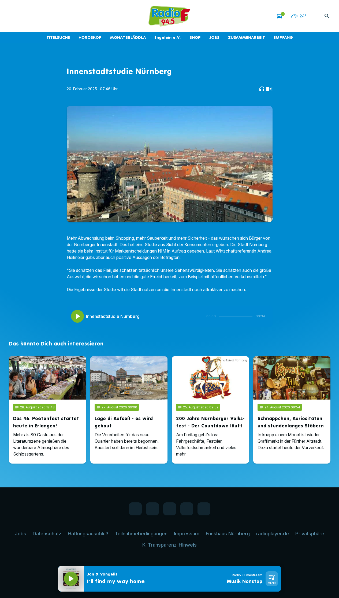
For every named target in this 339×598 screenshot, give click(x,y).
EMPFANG (283, 37)
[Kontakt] (57, 16)
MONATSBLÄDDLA (128, 37)
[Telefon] (46, 16)
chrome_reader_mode (269, 89)
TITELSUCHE (58, 37)
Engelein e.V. (167, 37)
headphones (262, 89)
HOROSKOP (90, 37)
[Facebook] (14, 16)
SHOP (195, 37)
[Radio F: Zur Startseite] (169, 16)
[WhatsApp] (25, 16)
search (327, 16)
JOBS (214, 37)
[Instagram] (35, 16)
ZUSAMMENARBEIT (246, 37)
